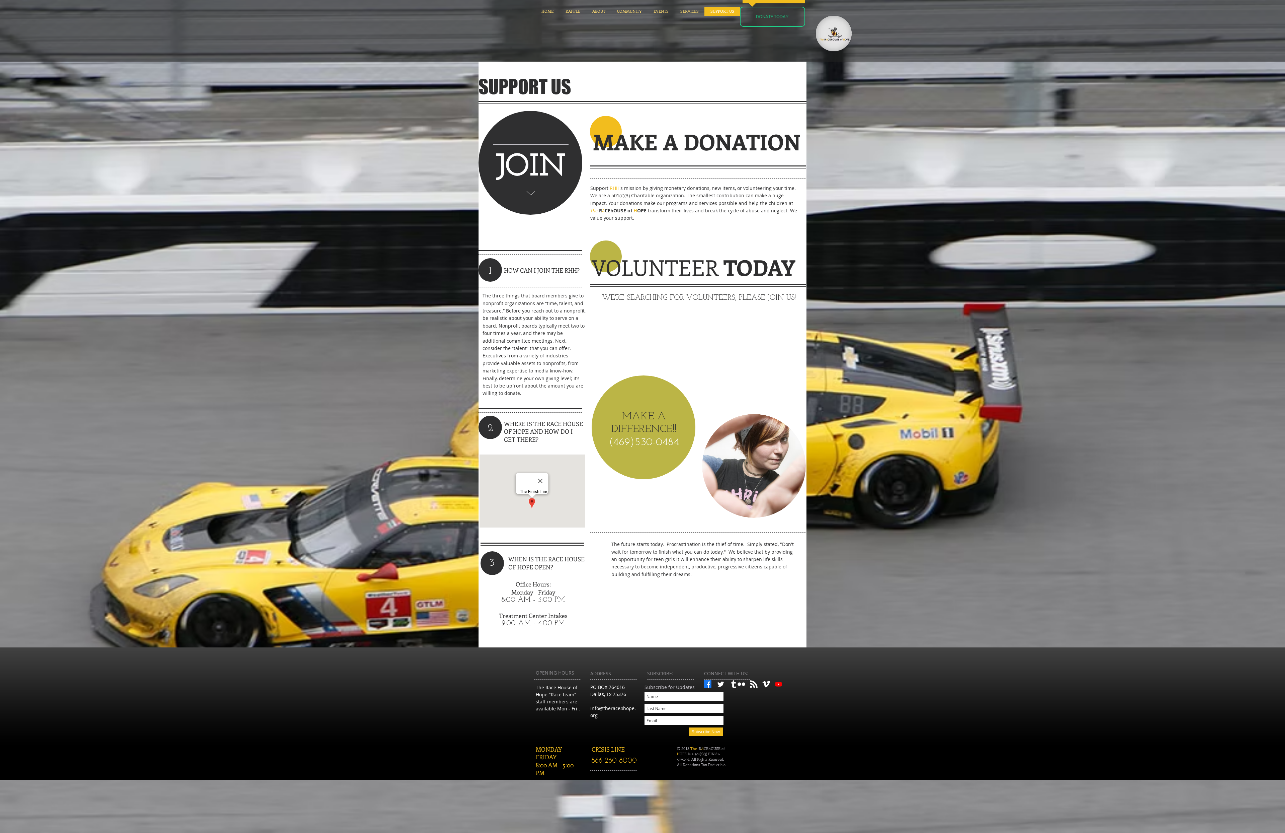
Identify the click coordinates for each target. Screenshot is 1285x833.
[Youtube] (778, 684)
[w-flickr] (741, 684)
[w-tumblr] (734, 684)
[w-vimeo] (766, 684)
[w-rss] (754, 684)
